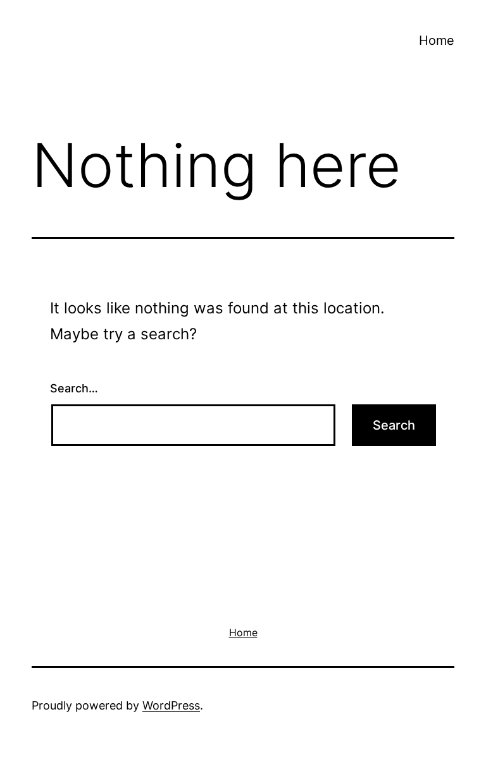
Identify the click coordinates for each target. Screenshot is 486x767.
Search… (74, 388)
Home (436, 40)
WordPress (171, 705)
